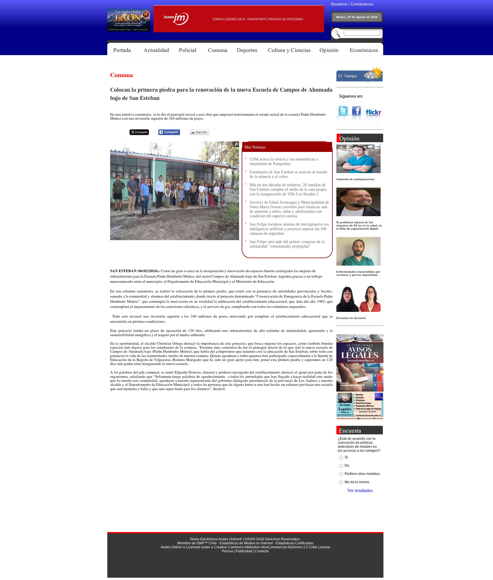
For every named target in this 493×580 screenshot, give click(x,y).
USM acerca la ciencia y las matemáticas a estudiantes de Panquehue (284, 161)
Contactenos (362, 4)
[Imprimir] (196, 134)
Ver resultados (360, 490)
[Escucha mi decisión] (358, 310)
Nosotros (339, 4)
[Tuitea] (135, 134)
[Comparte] (166, 134)
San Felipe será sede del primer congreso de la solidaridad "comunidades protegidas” (287, 244)
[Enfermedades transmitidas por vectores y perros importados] (358, 264)
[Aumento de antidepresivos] (358, 171)
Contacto (262, 551)
